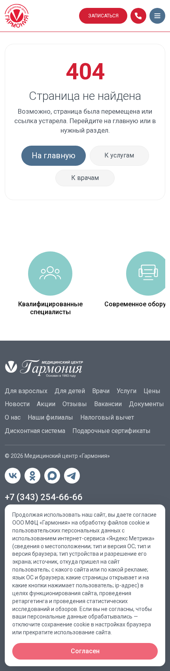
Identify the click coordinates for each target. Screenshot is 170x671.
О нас (13, 417)
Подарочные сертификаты (111, 431)
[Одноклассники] (32, 476)
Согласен (85, 651)
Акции (46, 404)
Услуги (126, 391)
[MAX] (52, 476)
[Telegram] (72, 476)
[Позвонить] (138, 16)
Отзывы (74, 404)
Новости (17, 404)
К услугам (119, 155)
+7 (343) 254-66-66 (44, 497)
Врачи (101, 391)
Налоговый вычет (107, 417)
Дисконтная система (35, 431)
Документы (146, 404)
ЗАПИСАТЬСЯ (103, 16)
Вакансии (108, 404)
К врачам (85, 178)
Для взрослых (26, 391)
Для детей (70, 391)
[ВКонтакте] (13, 476)
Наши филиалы (50, 417)
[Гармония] (39, 16)
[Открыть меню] (157, 16)
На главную (54, 155)
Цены (152, 391)
